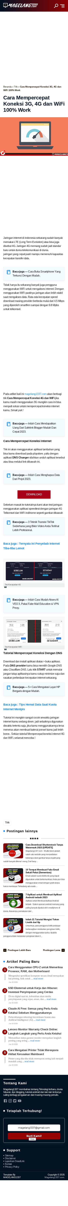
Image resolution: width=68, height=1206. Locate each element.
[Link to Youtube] (19, 1100)
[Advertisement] (34, 47)
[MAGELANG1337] (20, 5)
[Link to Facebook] (5, 1100)
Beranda (7, 86)
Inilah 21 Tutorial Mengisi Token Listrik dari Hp (42, 921)
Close (32, 1139)
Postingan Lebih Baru (19, 950)
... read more (37, 978)
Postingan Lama (52, 950)
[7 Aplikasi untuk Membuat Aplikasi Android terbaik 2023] (13, 900)
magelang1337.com (35, 394)
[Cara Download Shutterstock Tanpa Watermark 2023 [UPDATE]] (13, 850)
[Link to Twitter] (15, 1100)
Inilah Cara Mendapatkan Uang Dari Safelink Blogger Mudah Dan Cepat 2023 (34, 427)
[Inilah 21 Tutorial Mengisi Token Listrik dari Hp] (13, 925)
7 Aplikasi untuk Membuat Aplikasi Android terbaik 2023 (44, 896)
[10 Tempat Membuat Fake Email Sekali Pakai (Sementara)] (13, 875)
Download (34, 494)
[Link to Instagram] (10, 1100)
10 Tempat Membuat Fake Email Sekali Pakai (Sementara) (42, 871)
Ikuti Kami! (34, 1136)
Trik (16, 86)
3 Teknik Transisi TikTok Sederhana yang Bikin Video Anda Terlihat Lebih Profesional (36, 526)
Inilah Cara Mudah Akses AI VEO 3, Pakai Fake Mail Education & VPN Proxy (36, 603)
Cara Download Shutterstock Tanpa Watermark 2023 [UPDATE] (44, 846)
